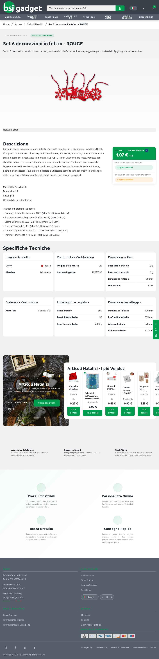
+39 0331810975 (14, 594)
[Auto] (107, 597)
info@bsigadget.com (13, 597)
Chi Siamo (85, 615)
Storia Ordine (87, 580)
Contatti (85, 620)
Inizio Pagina (156, 335)
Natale (18, 24)
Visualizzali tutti (46, 403)
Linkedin (15, 648)
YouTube (53, 648)
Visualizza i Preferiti (156, 323)
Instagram (34, 648)
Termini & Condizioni (120, 647)
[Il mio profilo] (143, 8)
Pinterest (25, 648)
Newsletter (86, 590)
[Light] (102, 597)
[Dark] (111, 597)
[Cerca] (120, 8)
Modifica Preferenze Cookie (144, 647)
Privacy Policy (86, 647)
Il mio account (87, 575)
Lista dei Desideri (89, 585)
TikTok (43, 648)
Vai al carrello (154, 6)
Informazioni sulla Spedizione (16, 625)
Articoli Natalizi (35, 24)
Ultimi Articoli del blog (91, 625)
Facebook (6, 648)
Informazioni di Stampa (13, 620)
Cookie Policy (101, 647)
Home (6, 24)
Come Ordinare (10, 615)
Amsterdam (42, 35)
